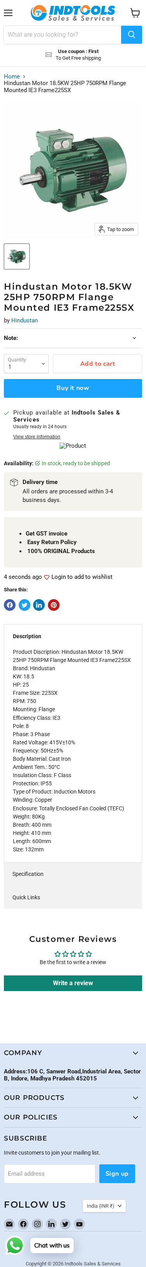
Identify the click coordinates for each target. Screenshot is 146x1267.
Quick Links (26, 897)
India (100, 1206)
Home (12, 76)
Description (27, 636)
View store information (36, 437)
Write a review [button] (73, 983)
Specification (28, 874)
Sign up (117, 1173)
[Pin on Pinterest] (54, 605)
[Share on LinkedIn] (39, 605)
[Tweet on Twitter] (24, 605)
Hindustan (24, 320)
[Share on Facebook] (10, 605)
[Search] (131, 35)
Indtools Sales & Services (93, 1264)
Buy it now (72, 388)
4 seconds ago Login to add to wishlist (58, 577)
